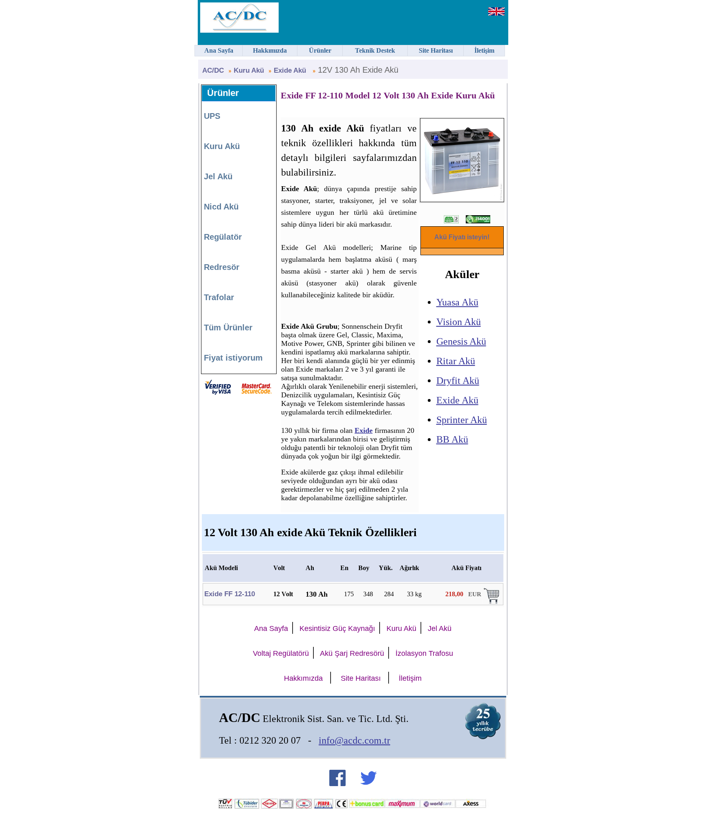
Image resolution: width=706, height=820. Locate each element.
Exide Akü (457, 400)
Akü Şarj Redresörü (352, 653)
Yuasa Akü (457, 302)
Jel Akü (218, 176)
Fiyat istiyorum (233, 357)
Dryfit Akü (457, 380)
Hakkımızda (303, 678)
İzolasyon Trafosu (424, 653)
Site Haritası (361, 678)
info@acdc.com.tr (354, 740)
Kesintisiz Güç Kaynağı (337, 628)
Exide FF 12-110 (229, 594)
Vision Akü (458, 321)
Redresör (221, 267)
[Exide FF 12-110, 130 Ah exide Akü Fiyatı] (492, 602)
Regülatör (223, 236)
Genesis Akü (461, 341)
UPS (212, 115)
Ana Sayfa (271, 628)
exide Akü (291, 70)
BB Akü (452, 439)
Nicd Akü (221, 206)
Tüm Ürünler (228, 327)
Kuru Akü (249, 70)
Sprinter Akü (461, 419)
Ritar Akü (455, 361)
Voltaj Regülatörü (281, 653)
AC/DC (213, 70)
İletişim (410, 678)
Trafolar (219, 297)
